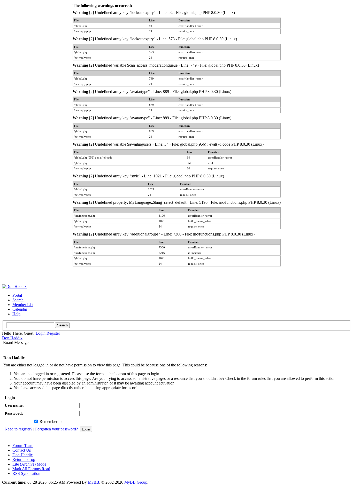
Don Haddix (12, 338)
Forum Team (22, 445)
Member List (22, 304)
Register (53, 333)
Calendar (19, 309)
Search (18, 300)
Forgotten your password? (56, 429)
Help (16, 314)
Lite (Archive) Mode (29, 464)
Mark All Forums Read (31, 469)
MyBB (93, 482)
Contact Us (21, 450)
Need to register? (18, 429)
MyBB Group (135, 482)
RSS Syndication (26, 473)
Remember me (51, 421)
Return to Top (23, 459)
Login (40, 333)
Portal (17, 295)
